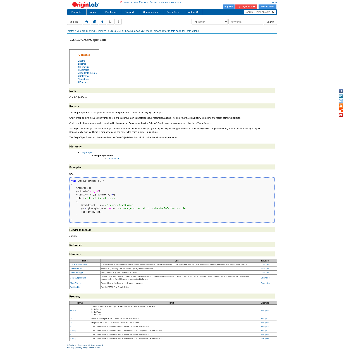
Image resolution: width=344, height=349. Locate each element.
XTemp (73, 330)
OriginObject (87, 152)
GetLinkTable (76, 268)
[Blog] (340, 100)
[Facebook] (340, 91)
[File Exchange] (340, 110)
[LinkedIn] (340, 96)
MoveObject (75, 283)
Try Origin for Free (246, 6)
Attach (73, 310)
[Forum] (340, 105)
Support (129, 12)
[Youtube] (340, 115)
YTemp (73, 338)
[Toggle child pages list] (118, 22)
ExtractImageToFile (78, 264)
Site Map (71, 348)
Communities (150, 12)
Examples (265, 264)
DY (71, 322)
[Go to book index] (94, 22)
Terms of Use (94, 348)
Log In (274, 3)
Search (270, 21)
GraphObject (114, 158)
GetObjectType (76, 272)
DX (71, 319)
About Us (172, 12)
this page (176, 31)
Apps (93, 12)
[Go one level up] (102, 22)
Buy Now (228, 6)
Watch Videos (267, 6)
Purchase (110, 12)
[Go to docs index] (86, 22)
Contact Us (193, 12)
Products (76, 12)
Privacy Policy (81, 348)
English (74, 21)
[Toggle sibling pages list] (110, 22)
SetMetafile (75, 287)
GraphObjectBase (78, 278)
